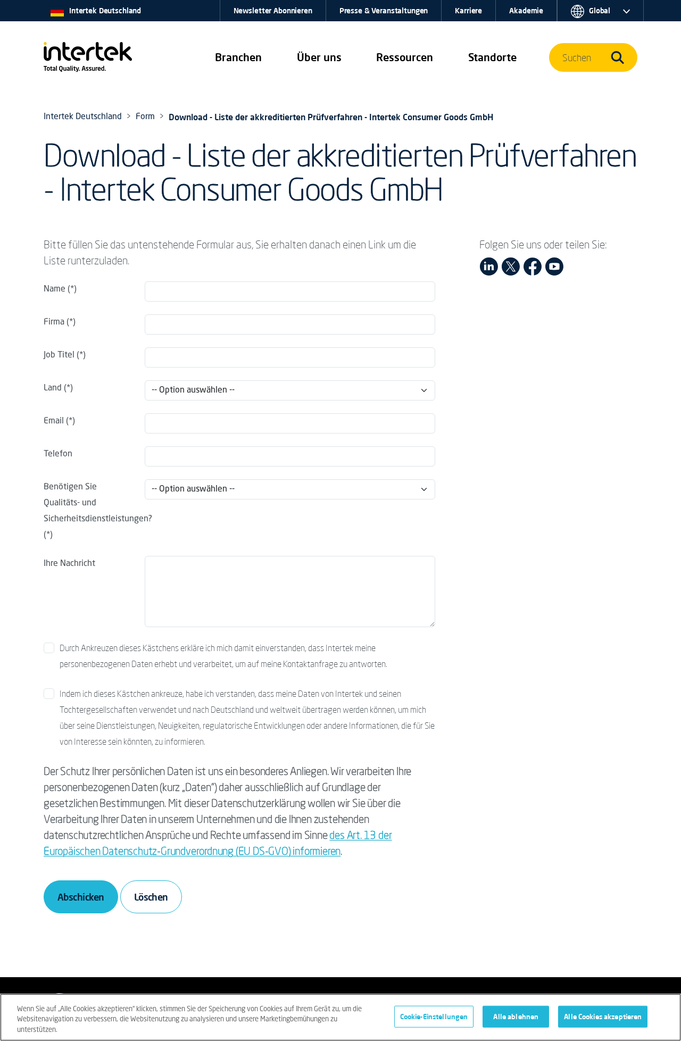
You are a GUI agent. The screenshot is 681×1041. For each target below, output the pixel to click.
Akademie (526, 10)
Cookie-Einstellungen (434, 1016)
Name (54, 289)
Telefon (58, 454)
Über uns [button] (319, 57)
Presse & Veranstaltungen (383, 10)
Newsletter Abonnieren (273, 10)
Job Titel (59, 355)
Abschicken (80, 897)
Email (54, 421)
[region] (340, 1017)
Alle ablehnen (515, 1016)
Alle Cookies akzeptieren (603, 1016)
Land (54, 388)
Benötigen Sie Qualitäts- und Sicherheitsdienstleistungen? (91, 503)
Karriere (468, 10)
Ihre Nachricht (69, 564)
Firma (54, 322)
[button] (238, 57)
